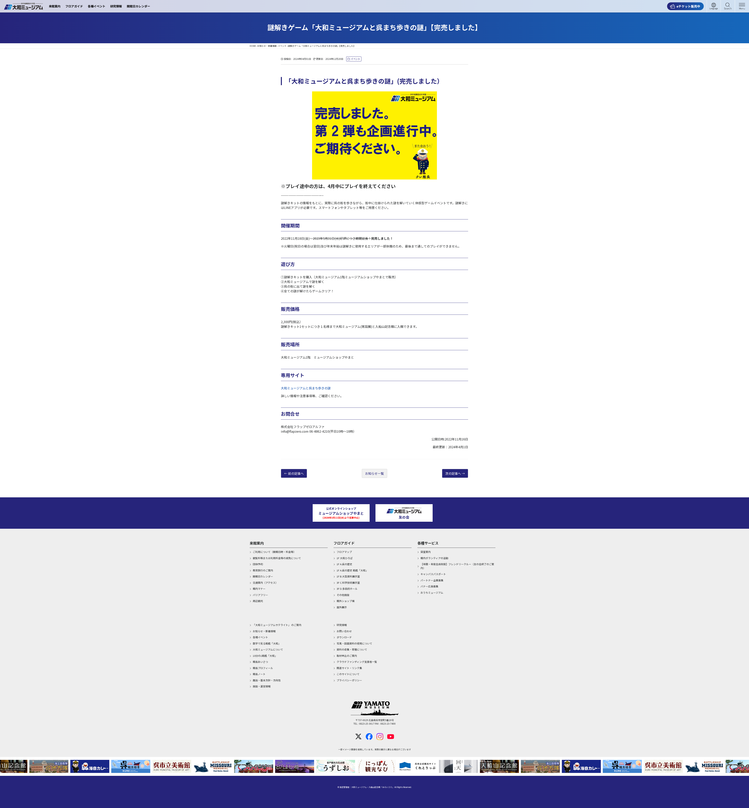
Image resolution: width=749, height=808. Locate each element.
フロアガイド (74, 6)
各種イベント (96, 6)
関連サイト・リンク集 (349, 668)
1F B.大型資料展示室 (348, 576)
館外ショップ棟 (345, 601)
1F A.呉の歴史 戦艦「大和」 (352, 570)
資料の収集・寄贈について (352, 649)
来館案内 (54, 6)
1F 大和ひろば (345, 558)
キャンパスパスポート (433, 574)
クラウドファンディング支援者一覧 (357, 662)
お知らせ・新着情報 (267, 45)
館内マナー (259, 589)
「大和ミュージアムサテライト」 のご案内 (277, 625)
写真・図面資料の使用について (354, 643)
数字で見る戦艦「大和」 (267, 643)
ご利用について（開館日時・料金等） (274, 552)
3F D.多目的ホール (347, 589)
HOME (253, 45)
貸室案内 (426, 552)
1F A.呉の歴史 (344, 564)
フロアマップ (344, 552)
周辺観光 (258, 601)
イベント (282, 45)
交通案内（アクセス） (265, 582)
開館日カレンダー (138, 6)
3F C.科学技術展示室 (348, 582)
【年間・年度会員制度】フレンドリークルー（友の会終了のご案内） (457, 566)
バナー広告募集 (429, 586)
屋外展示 (342, 607)
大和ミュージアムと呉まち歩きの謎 (306, 388)
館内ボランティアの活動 (434, 558)
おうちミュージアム (432, 592)
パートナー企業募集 (432, 580)
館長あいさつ (260, 662)
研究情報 (116, 6)
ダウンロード (344, 637)
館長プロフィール (263, 668)
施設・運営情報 (262, 686)
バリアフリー (260, 595)
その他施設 (343, 595)
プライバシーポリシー (349, 680)
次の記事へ (453, 473)
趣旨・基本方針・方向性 (267, 680)
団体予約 (258, 564)
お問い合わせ (344, 631)
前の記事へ (296, 473)
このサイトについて (348, 674)
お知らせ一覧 (374, 473)
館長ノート (259, 674)
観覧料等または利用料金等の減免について (277, 558)
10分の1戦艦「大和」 (265, 656)
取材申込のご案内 (347, 656)
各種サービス (427, 542)
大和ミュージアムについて (268, 649)
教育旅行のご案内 (263, 570)
